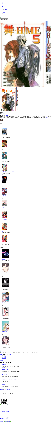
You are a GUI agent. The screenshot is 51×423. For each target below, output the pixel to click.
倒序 (10, 354)
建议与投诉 (4, 411)
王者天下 (3, 231)
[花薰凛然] (4, 206)
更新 (2, 2)
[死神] (4, 182)
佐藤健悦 (3, 113)
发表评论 (14, 393)
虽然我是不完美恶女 (5, 219)
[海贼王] (4, 146)
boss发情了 (3, 259)
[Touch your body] (5, 272)
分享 (1, 421)
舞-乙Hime (4, 364)
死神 (2, 183)
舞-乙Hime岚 (4, 374)
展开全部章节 (2, 360)
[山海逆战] (4, 158)
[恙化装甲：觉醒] (4, 194)
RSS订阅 (3, 421)
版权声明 (7, 411)
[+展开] (47, 117)
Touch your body (4, 273)
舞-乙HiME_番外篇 (5, 367)
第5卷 (6, 354)
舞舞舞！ (4, 384)
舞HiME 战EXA (5, 369)
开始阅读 (3, 418)
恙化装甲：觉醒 (4, 195)
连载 (1, 354)
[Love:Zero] (5, 301)
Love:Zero (3, 302)
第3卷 (4, 357)
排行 (2, 3)
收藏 (1, 418)
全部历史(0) (3, 12)
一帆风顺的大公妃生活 (5, 331)
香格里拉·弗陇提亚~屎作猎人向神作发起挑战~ (8, 171)
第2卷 (4, 358)
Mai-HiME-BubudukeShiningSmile (9, 379)
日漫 (2, 4)
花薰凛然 (3, 207)
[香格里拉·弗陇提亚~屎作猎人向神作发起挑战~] (4, 170)
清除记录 (5, 9)
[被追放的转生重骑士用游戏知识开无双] (4, 134)
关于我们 (1, 411)
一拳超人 (3, 243)
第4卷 (4, 356)
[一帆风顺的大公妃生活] (5, 330)
